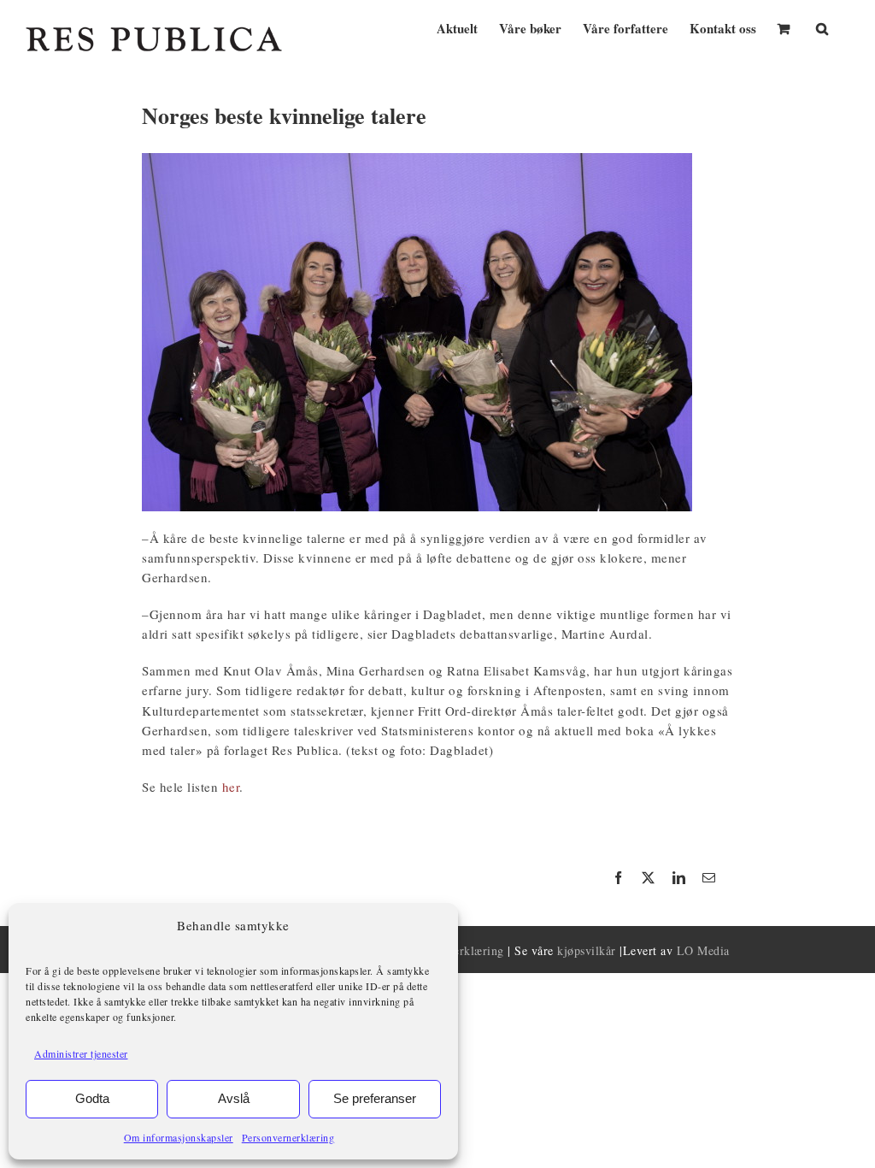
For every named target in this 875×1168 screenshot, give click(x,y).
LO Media (703, 950)
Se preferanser (374, 1098)
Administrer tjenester (81, 1053)
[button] (822, 27)
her (231, 786)
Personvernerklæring (288, 1137)
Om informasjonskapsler (178, 1137)
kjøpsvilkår (586, 950)
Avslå (234, 1098)
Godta (92, 1098)
